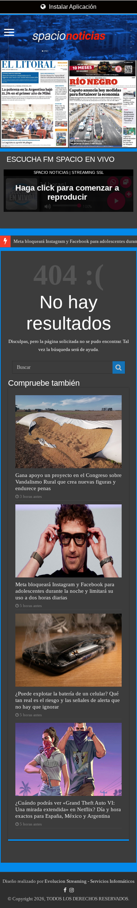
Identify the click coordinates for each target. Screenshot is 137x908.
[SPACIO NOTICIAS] (68, 37)
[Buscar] (119, 367)
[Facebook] (65, 890)
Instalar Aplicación (71, 7)
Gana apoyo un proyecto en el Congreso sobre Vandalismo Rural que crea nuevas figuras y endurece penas (68, 481)
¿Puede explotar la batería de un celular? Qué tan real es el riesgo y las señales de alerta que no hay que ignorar (67, 700)
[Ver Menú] (9, 33)
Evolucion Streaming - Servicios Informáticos (89, 881)
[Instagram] (72, 890)
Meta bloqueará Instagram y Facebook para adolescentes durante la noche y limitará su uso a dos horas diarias (64, 590)
